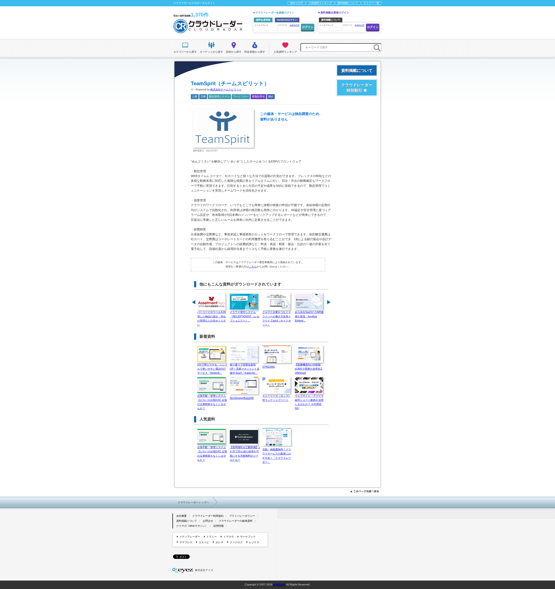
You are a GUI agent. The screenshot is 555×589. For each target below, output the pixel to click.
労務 (203, 96)
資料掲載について (347, 3)
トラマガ (228, 536)
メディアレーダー (189, 536)
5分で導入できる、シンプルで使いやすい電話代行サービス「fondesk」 (212, 368)
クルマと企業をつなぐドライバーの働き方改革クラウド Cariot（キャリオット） (276, 318)
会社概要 (181, 515)
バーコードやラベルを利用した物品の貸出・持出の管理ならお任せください (211, 318)
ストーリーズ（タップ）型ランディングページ (276, 398)
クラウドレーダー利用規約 (208, 515)
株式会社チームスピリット (226, 89)
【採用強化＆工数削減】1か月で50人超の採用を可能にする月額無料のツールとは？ (245, 453)
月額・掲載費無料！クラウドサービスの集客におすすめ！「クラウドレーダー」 (276, 456)
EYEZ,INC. (279, 584)
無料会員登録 (263, 19)
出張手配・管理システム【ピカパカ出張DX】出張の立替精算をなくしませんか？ (212, 402)
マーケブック (248, 536)
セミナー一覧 (371, 3)
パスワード (288, 25)
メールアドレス (261, 25)
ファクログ (236, 542)
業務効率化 (258, 96)
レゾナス (254, 542)
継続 (270, 96)
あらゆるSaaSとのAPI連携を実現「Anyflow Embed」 (309, 316)
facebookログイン (287, 19)
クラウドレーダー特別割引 (356, 88)
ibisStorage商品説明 (242, 398)
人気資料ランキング (320, 3)
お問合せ (208, 520)
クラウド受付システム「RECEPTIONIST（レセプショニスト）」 (244, 316)
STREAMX (268, 366)
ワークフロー (241, 96)
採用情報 (218, 525)
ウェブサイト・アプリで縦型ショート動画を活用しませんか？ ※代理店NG (309, 402)
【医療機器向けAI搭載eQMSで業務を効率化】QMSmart (309, 368)
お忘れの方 (294, 25)
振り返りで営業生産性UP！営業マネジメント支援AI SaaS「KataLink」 (245, 368)
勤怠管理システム (219, 96)
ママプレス (185, 542)
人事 (194, 96)
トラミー (211, 536)
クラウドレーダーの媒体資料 (236, 520)
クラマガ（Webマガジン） (192, 525)
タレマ (219, 542)
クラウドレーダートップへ (193, 502)
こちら (253, 266)
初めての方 (296, 3)
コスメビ (204, 542)
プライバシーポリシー (242, 515)
